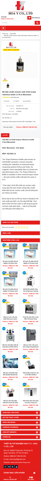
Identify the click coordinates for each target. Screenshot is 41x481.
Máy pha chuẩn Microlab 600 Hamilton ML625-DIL (10, 374)
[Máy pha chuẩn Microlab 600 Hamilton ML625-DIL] (10, 363)
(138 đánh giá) (15, 97)
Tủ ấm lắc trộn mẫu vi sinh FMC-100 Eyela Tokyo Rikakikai (30, 319)
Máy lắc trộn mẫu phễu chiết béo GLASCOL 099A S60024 (10, 402)
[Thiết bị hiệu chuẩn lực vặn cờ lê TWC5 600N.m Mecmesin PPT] (31, 363)
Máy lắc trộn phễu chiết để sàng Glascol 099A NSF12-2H (10, 347)
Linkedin (27, 101)
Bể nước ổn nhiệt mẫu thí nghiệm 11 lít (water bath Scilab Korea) (10, 291)
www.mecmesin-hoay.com (20, 462)
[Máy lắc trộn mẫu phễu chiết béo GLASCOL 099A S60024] (10, 391)
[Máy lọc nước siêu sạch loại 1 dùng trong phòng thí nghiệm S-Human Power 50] (31, 335)
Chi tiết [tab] (5, 135)
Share (7, 101)
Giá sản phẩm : (8, 127)
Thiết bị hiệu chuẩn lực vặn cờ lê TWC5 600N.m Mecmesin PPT (31, 374)
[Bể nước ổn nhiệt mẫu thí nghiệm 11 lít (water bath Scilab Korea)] (10, 279)
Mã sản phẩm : (10, 106)
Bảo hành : (12, 111)
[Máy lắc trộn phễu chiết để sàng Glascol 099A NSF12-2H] (10, 335)
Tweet (17, 101)
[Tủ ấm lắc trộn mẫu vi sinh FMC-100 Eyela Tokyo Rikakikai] (31, 307)
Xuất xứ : (12, 108)
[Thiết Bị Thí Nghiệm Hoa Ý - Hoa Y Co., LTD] (20, 14)
